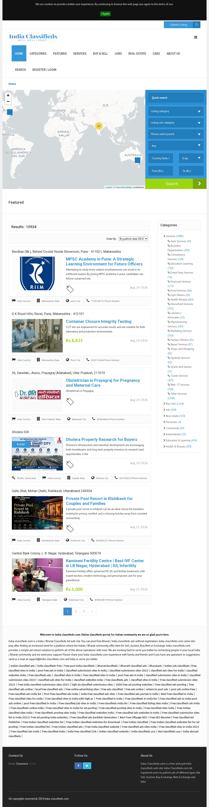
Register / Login (44, 69)
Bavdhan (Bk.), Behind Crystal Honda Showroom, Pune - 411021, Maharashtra (66, 252)
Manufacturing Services (177, 324)
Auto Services (180, 241)
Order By (111, 239)
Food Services (181, 290)
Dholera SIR (20, 432)
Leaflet (108, 187)
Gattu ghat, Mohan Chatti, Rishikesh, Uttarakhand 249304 (52, 491)
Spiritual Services (179, 360)
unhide (32, 763)
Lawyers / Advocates (176, 315)
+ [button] (8, 95)
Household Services (180, 306)
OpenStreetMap (124, 187)
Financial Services (179, 284)
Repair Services (181, 344)
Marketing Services (180, 333)
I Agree (105, 13)
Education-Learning (180, 266)
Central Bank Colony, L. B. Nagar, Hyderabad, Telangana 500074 (56, 553)
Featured (60, 53)
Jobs (118, 53)
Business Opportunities (179, 248)
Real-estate (137, 53)
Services (80, 53)
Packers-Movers (182, 340)
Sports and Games (180, 369)
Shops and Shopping (181, 351)
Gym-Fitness (180, 295)
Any (154, 146)
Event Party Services (180, 275)
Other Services (177, 396)
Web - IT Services (179, 387)
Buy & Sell (100, 53)
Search (20, 69)
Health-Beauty (182, 299)
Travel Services (178, 378)
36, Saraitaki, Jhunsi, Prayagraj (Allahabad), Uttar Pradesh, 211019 (58, 373)
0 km (185, 158)
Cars (156, 53)
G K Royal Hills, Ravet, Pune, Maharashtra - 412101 (48, 314)
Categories (38, 53)
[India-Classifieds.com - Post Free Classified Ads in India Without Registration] (33, 37)
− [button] (8, 101)
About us (173, 53)
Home (19, 53)
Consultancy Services (176, 257)
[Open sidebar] (195, 37)
